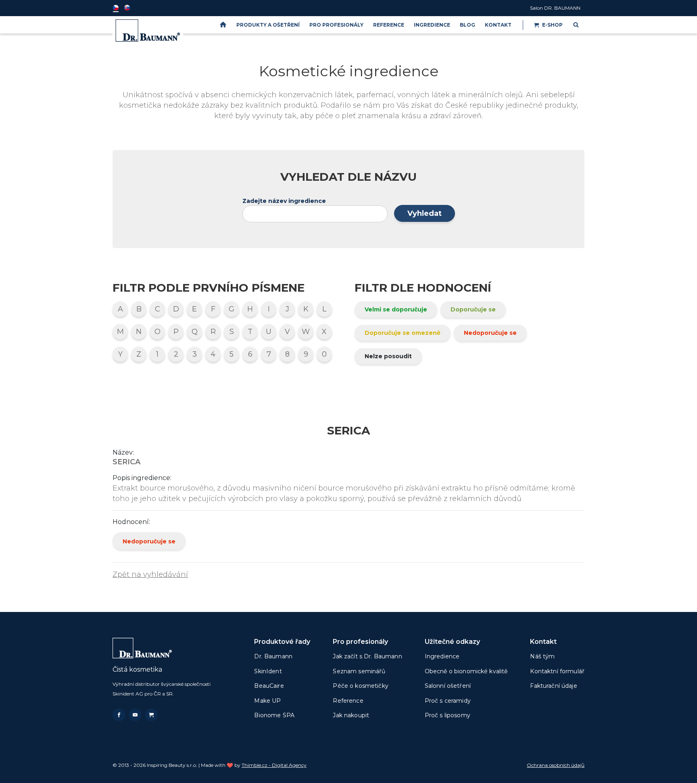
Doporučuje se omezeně (402, 332)
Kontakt (498, 25)
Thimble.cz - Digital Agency (274, 765)
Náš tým (542, 656)
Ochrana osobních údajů (555, 765)
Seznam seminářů (359, 671)
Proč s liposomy (447, 715)
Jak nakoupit (351, 715)
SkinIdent (268, 671)
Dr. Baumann (273, 656)
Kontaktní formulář (557, 671)
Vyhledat (424, 213)
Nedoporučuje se (490, 332)
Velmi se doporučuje (396, 309)
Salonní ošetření (448, 685)
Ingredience (432, 25)
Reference (388, 25)
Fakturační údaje (553, 685)
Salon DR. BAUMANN (555, 8)
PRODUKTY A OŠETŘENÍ (268, 25)
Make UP (267, 700)
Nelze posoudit (388, 356)
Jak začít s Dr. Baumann (367, 656)
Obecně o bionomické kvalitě (466, 671)
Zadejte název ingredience (284, 201)
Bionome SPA (274, 715)
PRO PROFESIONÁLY (336, 25)
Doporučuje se (473, 309)
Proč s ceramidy (448, 700)
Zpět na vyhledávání (150, 574)
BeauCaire (269, 685)
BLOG (467, 25)
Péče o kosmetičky (360, 685)
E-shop (552, 25)
